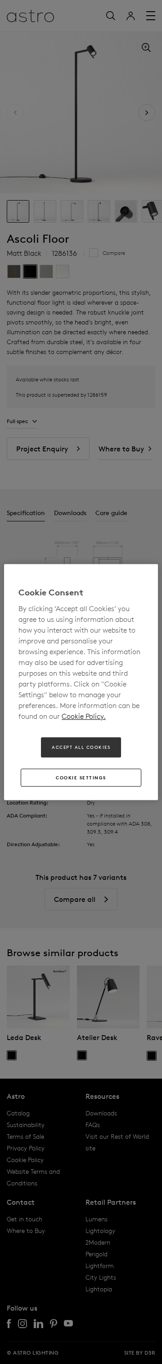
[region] (81, 682)
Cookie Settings (81, 777)
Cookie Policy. (84, 716)
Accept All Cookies (81, 747)
